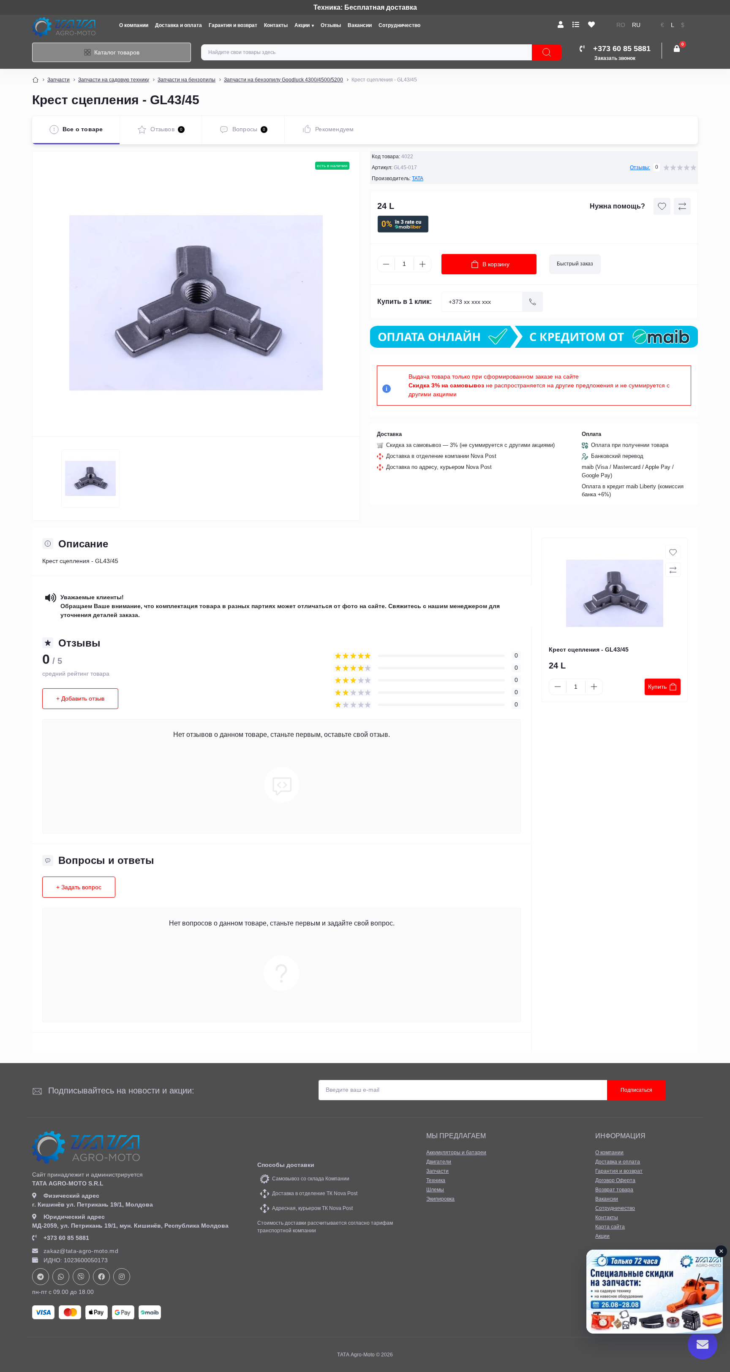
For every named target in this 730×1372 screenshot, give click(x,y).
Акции (302, 25)
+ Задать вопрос (78, 887)
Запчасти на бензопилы (186, 80)
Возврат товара (614, 1190)
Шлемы (435, 1190)
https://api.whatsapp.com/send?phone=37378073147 (60, 1276)
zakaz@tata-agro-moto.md (81, 1251)
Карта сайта (610, 1227)
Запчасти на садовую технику (113, 80)
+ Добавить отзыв (80, 698)
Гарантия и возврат (233, 25)
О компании (133, 25)
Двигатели (438, 1162)
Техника (435, 1180)
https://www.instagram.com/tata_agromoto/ (121, 1276)
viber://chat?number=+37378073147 (81, 1276)
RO (620, 25)
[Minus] (386, 264)
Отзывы (331, 25)
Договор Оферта (615, 1180)
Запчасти (58, 80)
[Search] (546, 52)
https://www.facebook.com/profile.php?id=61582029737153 (101, 1276)
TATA (417, 178)
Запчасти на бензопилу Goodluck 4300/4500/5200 (283, 80)
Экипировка (440, 1199)
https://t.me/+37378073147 (40, 1276)
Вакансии (360, 25)
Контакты (276, 25)
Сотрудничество (399, 25)
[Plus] (422, 264)
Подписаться (636, 1090)
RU (636, 25)
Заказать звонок (614, 58)
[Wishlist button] (662, 206)
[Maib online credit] (534, 337)
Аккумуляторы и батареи (456, 1153)
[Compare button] (682, 206)
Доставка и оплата (178, 25)
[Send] (533, 302)
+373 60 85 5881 (66, 1237)
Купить (657, 686)
